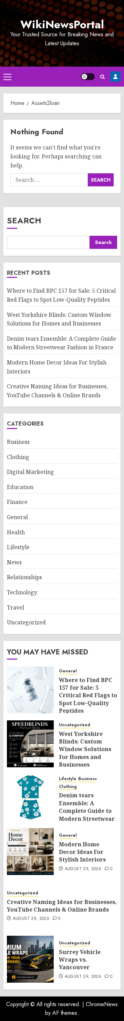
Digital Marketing (30, 472)
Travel (15, 607)
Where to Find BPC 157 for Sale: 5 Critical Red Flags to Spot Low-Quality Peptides (88, 695)
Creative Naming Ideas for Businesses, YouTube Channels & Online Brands (62, 905)
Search (24, 220)
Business (18, 442)
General (17, 517)
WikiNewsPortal (62, 24)
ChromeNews (102, 1004)
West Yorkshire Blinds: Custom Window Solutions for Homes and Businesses (85, 749)
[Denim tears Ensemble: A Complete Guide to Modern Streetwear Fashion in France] (30, 797)
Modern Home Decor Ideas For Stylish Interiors (82, 852)
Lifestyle (18, 547)
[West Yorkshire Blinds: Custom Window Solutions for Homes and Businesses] (30, 743)
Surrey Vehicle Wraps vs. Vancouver (80, 959)
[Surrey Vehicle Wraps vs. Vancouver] (30, 959)
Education (20, 487)
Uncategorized (26, 622)
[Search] (102, 77)
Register (115, 76)
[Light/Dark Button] (88, 76)
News (14, 562)
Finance (17, 502)
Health (16, 532)
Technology (22, 592)
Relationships (24, 577)
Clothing (18, 457)
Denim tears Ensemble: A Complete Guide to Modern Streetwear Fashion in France (61, 343)
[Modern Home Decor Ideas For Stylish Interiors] (30, 851)
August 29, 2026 (83, 869)
